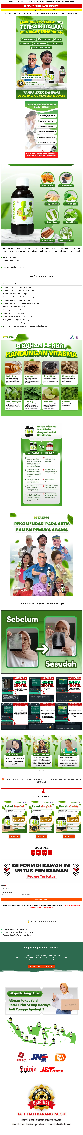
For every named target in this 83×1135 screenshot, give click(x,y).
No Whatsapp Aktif (7, 892)
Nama (3, 885)
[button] (3, 717)
